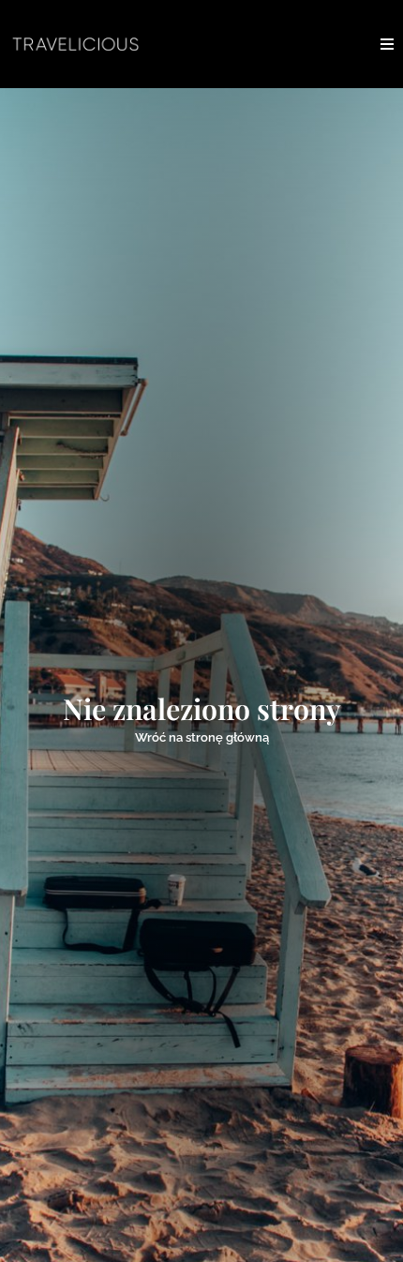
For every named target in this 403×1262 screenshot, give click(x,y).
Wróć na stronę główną (202, 737)
